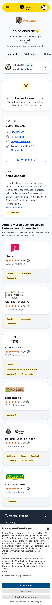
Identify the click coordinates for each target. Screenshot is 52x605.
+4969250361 (17, 132)
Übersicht (11, 54)
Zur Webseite (24, 159)
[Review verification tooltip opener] (37, 31)
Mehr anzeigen (18, 150)
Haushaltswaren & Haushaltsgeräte (22, 369)
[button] (7, 7)
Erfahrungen (30, 54)
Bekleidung (11, 456)
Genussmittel (12, 278)
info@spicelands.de (20, 141)
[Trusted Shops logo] (26, 7)
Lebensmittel (13, 213)
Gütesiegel (11, 522)
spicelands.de (17, 137)
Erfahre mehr (29, 236)
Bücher (24, 456)
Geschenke (12, 273)
